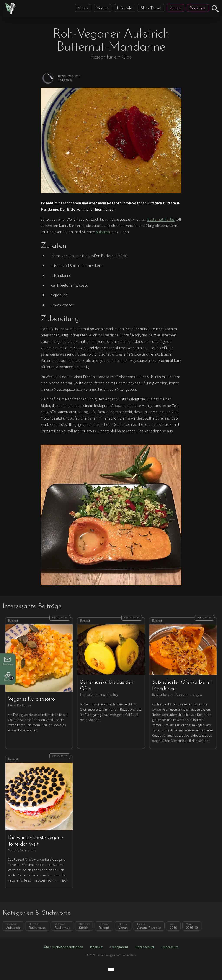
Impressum (170, 947)
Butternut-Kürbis (161, 219)
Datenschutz (145, 947)
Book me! (198, 8)
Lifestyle (124, 8)
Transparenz (119, 947)
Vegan (102, 8)
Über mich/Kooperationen (63, 947)
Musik (82, 8)
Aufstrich (103, 232)
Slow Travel (151, 8)
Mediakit (96, 947)
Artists (175, 8)
